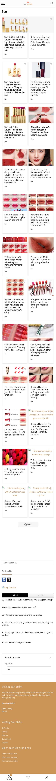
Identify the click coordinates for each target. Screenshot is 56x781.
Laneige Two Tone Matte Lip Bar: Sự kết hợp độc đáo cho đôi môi (14, 433)
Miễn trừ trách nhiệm (10, 761)
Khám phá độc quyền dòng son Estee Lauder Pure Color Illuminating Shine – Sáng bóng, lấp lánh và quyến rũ (14, 176)
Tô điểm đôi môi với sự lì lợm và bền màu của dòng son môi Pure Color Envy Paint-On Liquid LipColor (40, 88)
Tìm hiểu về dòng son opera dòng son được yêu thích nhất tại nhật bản (15, 391)
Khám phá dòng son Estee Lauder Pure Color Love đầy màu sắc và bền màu (40, 41)
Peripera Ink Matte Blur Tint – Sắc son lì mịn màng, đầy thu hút (40, 261)
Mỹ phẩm (8, 663)
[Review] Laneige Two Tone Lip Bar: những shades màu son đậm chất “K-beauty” (39, 392)
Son (5, 54)
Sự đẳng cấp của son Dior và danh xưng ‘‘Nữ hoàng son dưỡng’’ (27, 600)
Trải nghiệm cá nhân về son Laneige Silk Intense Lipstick (14, 472)
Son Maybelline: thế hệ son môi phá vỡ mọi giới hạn (22, 615)
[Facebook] (4, 580)
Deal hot (5, 735)
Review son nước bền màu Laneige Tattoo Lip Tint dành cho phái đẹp (40, 505)
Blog (31, 49)
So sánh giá (6, 739)
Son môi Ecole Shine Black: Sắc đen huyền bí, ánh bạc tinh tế (14, 217)
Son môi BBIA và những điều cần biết (16, 642)
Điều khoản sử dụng (9, 757)
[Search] (52, 3)
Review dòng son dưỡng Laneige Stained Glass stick (13, 504)
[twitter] (9, 580)
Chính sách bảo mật (9, 753)
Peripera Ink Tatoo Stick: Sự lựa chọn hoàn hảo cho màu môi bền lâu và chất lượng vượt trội (39, 220)
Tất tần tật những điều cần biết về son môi (19, 607)
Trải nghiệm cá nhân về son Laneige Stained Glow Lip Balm (40, 464)
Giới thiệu (5, 728)
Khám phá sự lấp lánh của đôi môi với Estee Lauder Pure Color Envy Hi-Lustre (40, 173)
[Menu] (3, 3)
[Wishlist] (28, 777)
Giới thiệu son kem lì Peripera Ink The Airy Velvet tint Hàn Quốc (14, 347)
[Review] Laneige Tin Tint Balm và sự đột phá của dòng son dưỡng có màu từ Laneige (40, 429)
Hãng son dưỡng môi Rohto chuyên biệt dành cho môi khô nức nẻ (40, 303)
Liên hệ (4, 731)
